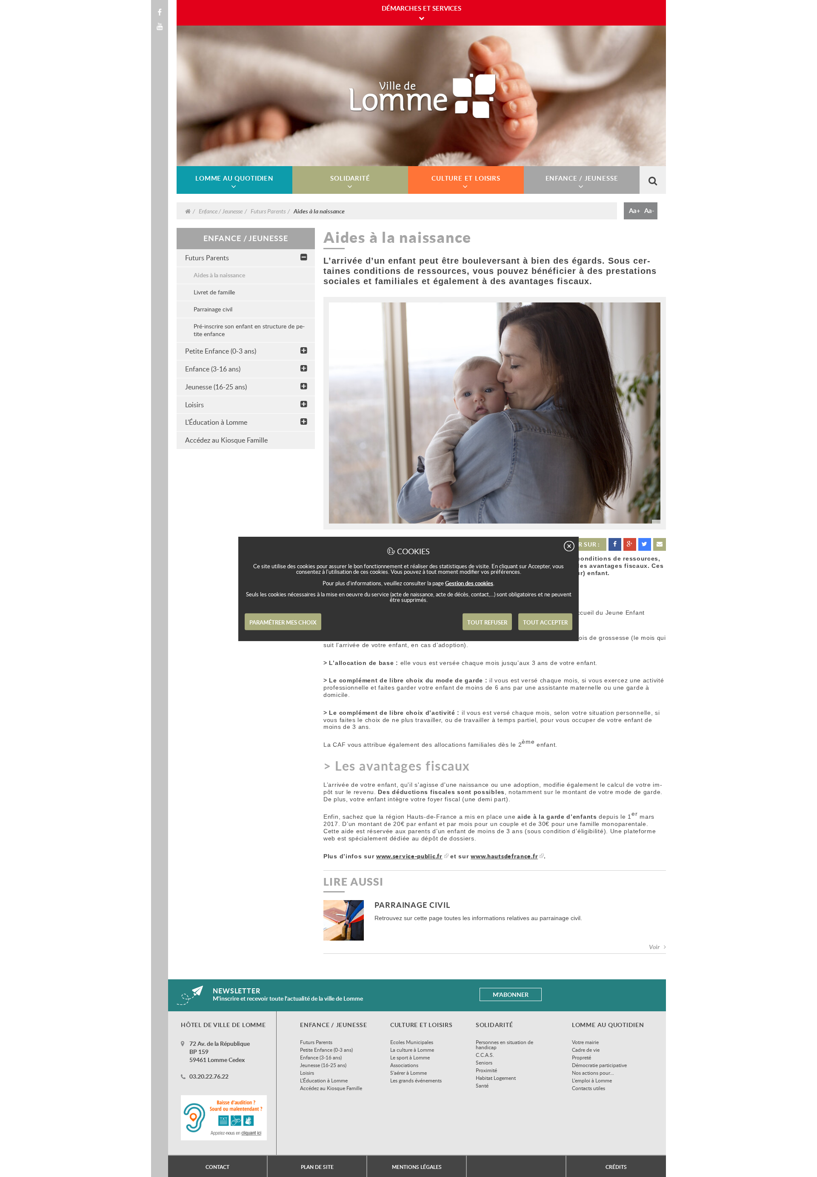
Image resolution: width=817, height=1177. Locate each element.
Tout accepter (545, 622)
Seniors (484, 1062)
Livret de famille (214, 292)
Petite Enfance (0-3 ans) (220, 351)
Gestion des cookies (469, 583)
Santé (482, 1085)
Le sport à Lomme (410, 1057)
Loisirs (194, 404)
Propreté (581, 1057)
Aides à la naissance (219, 275)
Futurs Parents (268, 210)
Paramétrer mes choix (283, 622)
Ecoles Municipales (411, 1042)
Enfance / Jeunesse (221, 210)
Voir (654, 947)
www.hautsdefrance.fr (504, 856)
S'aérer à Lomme (408, 1072)
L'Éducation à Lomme (216, 422)
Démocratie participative (599, 1065)
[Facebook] (159, 12)
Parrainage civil (213, 309)
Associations (404, 1065)
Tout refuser (487, 622)
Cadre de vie (586, 1049)
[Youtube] (159, 26)
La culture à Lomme (412, 1049)
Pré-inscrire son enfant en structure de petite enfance (249, 330)
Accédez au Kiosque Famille (226, 440)
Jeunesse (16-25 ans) (216, 386)
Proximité (486, 1070)
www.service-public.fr (409, 856)
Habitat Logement (496, 1077)
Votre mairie (585, 1042)
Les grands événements (416, 1080)
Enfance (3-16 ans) (212, 369)
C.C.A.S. (485, 1054)
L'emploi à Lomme (592, 1080)
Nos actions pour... (593, 1072)
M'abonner (510, 994)
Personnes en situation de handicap (504, 1044)
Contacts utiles (588, 1088)
